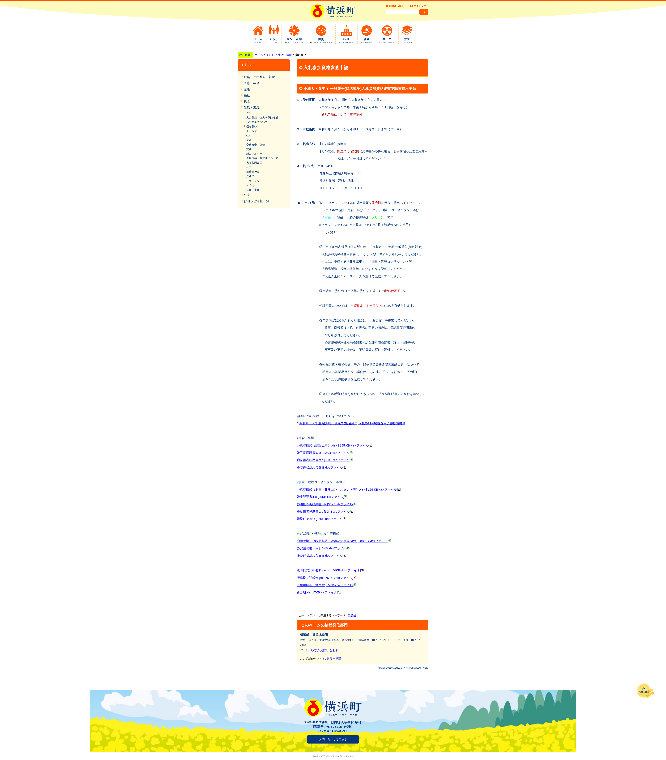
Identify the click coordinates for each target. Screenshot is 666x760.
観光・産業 (294, 40)
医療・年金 (252, 83)
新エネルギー (254, 153)
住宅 (249, 135)
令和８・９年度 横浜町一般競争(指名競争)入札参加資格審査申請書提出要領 (352, 423)
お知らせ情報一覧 (256, 201)
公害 (249, 167)
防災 (321, 40)
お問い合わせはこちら (333, 739)
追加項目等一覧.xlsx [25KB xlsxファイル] (325, 585)
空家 (247, 195)
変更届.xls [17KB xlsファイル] (317, 592)
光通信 (250, 176)
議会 (367, 40)
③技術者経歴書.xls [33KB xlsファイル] (324, 460)
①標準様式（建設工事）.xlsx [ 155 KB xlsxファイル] (333, 445)
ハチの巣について (256, 122)
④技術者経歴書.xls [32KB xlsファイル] (324, 511)
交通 (249, 149)
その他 (250, 185)
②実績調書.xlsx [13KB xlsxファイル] (322, 548)
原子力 (387, 40)
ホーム (258, 40)
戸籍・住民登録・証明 (260, 77)
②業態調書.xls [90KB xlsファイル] (320, 497)
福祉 (247, 95)
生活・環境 (285, 54)
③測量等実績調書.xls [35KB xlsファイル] (325, 504)
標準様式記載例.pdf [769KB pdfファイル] (325, 578)
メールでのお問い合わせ (321, 650)
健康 (247, 89)
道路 (249, 140)
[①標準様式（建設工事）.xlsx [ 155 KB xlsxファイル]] (371, 445)
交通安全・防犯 (255, 144)
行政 (346, 40)
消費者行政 (253, 171)
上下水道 (251, 131)
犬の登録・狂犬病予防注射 (262, 117)
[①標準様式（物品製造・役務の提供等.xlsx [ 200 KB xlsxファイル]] (389, 541)
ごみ (249, 113)
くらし (274, 40)
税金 (247, 101)
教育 (407, 40)
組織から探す (396, 5)
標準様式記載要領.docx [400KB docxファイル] (329, 570)
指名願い (251, 126)
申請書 (352, 615)
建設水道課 (334, 658)
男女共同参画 (254, 162)
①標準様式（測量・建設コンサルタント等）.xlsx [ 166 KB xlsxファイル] (347, 489)
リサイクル (253, 180)
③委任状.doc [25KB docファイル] (320, 555)
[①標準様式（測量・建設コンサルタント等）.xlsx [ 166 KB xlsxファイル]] (399, 489)
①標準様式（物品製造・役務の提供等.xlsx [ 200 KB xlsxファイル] (342, 541)
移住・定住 (253, 189)
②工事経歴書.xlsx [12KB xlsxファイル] (324, 453)
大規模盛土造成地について (262, 158)
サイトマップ (421, 5)
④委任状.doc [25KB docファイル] (320, 467)
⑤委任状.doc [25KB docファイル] (320, 519)
